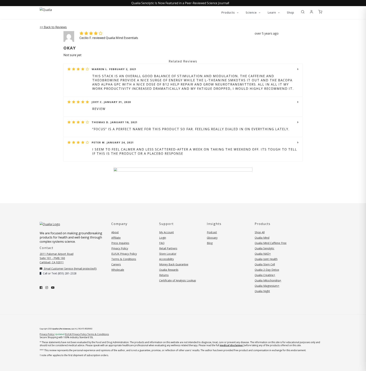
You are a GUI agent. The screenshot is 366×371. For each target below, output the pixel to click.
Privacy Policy (119, 248)
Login (162, 237)
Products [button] (228, 12)
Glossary (212, 237)
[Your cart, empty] (320, 12)
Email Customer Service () (70, 268)
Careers (116, 264)
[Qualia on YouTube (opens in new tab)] (53, 287)
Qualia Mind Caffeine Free (271, 243)
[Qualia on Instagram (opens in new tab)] (46, 287)
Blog (210, 243)
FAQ (162, 243)
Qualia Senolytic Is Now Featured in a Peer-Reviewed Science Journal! (180, 3)
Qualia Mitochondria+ (268, 280)
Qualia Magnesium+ (267, 286)
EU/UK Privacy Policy (124, 253)
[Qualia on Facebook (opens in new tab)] (41, 287)
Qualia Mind (262, 237)
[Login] (311, 12)
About (115, 232)
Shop (290, 12)
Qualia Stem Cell (265, 264)
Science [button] (252, 12)
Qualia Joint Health (266, 259)
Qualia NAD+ (263, 253)
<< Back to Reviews (53, 27)
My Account (166, 232)
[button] (303, 12)
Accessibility (166, 259)
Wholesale (117, 270)
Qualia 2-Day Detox (267, 270)
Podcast (212, 232)
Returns (164, 275)
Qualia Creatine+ (265, 275)
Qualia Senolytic (264, 248)
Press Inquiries (120, 243)
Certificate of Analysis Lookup (177, 280)
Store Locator (167, 253)
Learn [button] (272, 12)
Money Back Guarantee (173, 264)
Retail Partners (168, 248)
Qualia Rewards (168, 270)
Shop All (260, 232)
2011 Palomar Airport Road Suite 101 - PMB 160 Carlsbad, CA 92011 (56, 258)
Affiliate (116, 237)
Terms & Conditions (123, 259)
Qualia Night (262, 291)
